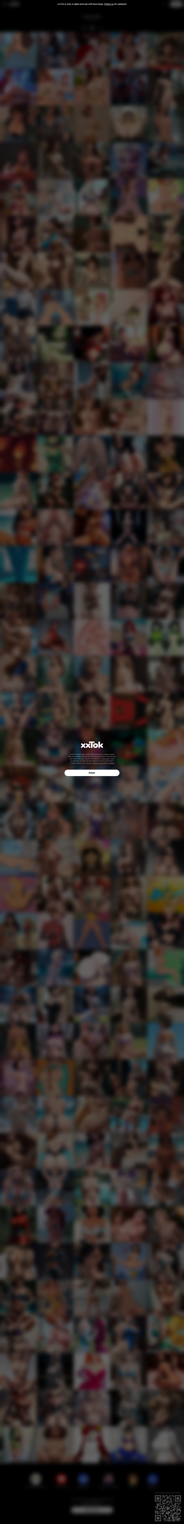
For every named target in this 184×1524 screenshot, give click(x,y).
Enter (92, 772)
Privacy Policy (97, 763)
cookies (111, 763)
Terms (88, 763)
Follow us (109, 4)
